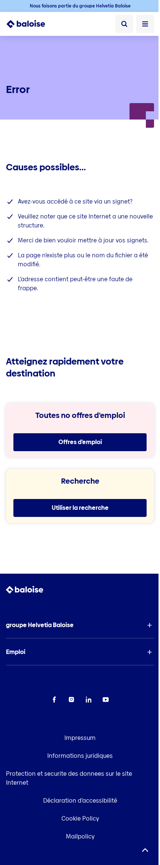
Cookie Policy (80, 818)
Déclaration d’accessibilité (80, 800)
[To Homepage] (30, 24)
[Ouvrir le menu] (145, 24)
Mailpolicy (80, 836)
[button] (80, 625)
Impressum (80, 738)
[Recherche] (124, 24)
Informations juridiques (80, 755)
